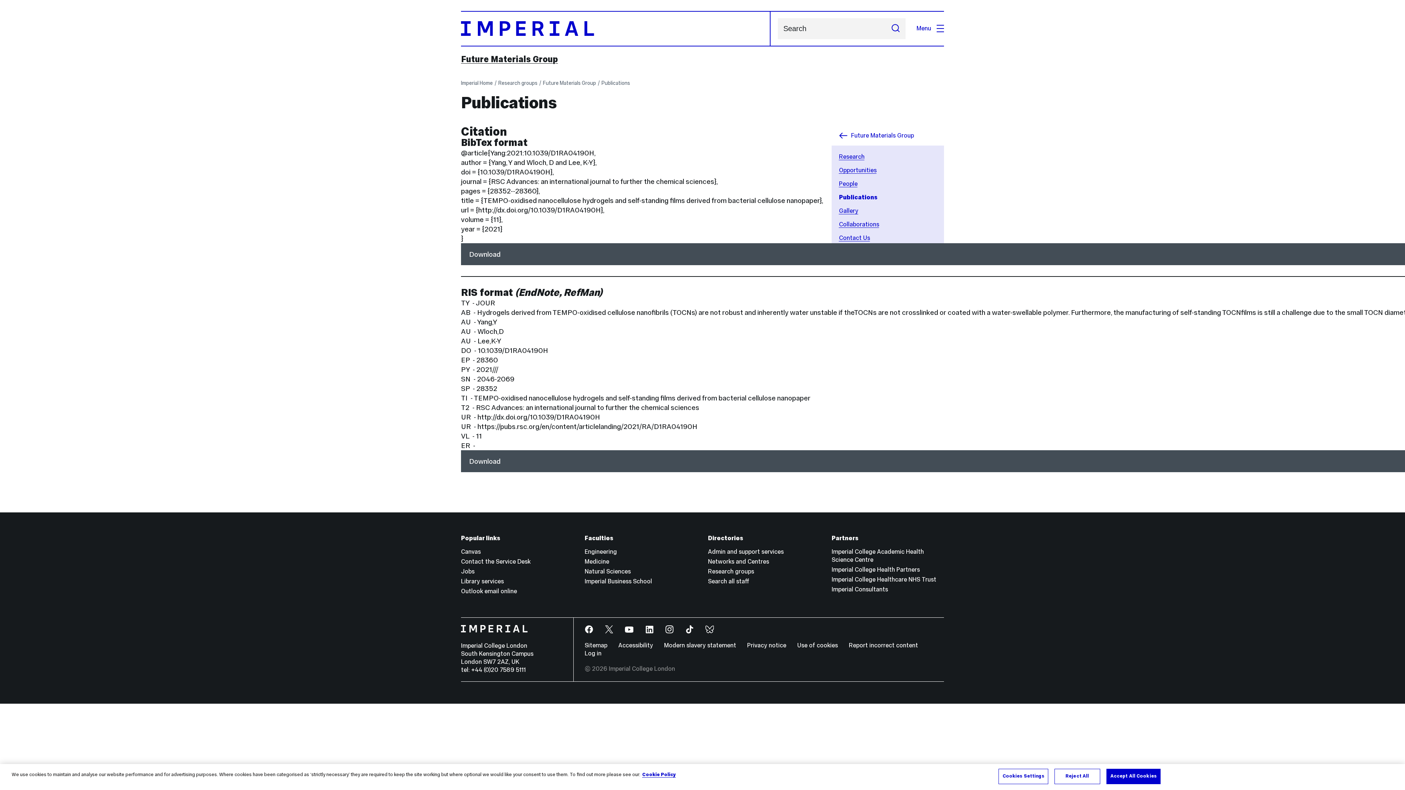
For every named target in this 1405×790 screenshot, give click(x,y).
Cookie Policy (659, 775)
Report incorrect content (883, 645)
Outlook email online (489, 591)
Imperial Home (477, 83)
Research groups (517, 83)
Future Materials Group (509, 59)
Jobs (468, 571)
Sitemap (596, 645)
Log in (593, 653)
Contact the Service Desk (496, 561)
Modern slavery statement (700, 645)
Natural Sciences (608, 571)
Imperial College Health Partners (876, 569)
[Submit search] (896, 28)
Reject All (1077, 776)
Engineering (601, 552)
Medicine (597, 561)
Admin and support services (746, 552)
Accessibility (635, 645)
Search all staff (728, 581)
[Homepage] (616, 28)
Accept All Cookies (1133, 776)
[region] (702, 777)
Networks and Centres (738, 561)
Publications (616, 83)
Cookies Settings (1023, 776)
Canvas (471, 552)
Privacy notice (766, 645)
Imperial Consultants (860, 589)
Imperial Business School (618, 581)
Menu (924, 28)
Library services (482, 581)
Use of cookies (817, 645)
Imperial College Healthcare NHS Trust (884, 579)
